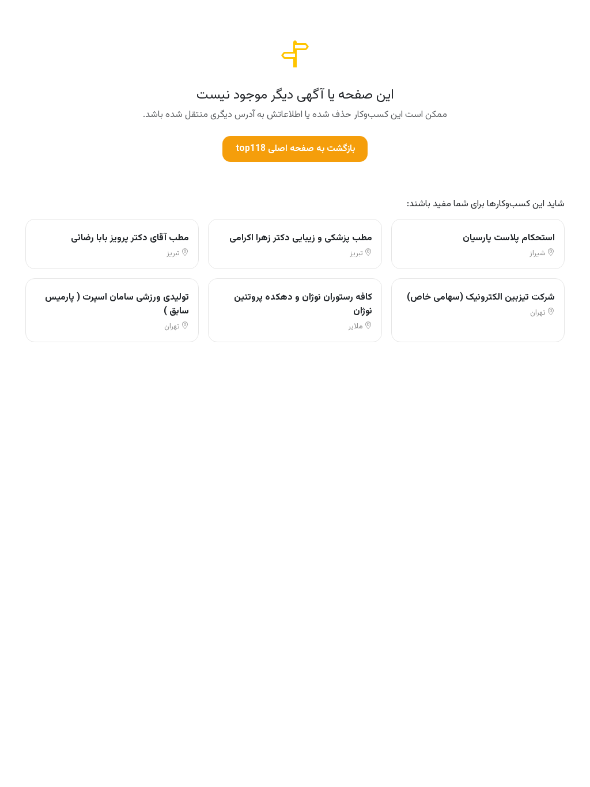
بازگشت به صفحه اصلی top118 (295, 149)
